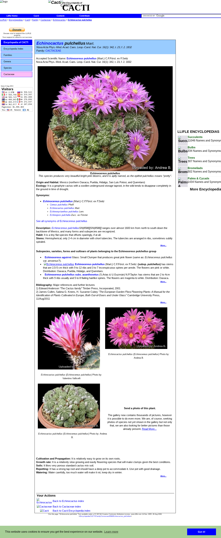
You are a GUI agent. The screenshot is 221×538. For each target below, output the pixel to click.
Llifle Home (12, 16)
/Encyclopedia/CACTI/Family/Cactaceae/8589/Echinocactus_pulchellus (105, 516)
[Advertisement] (199, 74)
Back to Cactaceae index (67, 506)
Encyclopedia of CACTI (16, 42)
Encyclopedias (16, 20)
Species (8, 68)
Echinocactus (59, 20)
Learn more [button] (111, 531)
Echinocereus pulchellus (81, 58)
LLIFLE (3, 20)
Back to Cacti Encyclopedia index (71, 510)
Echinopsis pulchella (60, 215)
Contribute (84, 16)
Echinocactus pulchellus (80, 20)
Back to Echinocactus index (68, 501)
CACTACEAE (53, 50)
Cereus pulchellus (59, 204)
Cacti (36, 16)
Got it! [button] (201, 531)
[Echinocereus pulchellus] (59, 264)
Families (8, 55)
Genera (7, 61)
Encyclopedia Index (13, 48)
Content (60, 16)
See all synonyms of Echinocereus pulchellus (61, 221)
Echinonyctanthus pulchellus (64, 211)
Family (35, 20)
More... (163, 245)
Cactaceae (46, 20)
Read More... (149, 428)
